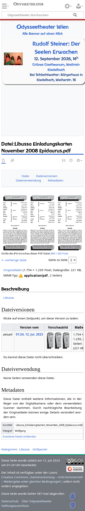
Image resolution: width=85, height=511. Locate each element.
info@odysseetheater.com (47, 127)
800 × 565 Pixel (59, 253)
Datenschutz (10, 501)
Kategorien (9, 449)
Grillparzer (40, 449)
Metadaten (55, 180)
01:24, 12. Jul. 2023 (29, 334)
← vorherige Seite (13, 260)
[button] (32, 275)
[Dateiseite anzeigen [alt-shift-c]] (3, 160)
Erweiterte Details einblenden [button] (19, 436)
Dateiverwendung (28, 180)
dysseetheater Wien (42, 27)
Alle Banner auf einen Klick (43, 34)
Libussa (8, 298)
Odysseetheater (28, 4)
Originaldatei (12, 270)
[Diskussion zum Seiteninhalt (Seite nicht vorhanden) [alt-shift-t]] (12, 160)
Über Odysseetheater (37, 501)
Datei (25, 176)
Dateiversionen (46, 176)
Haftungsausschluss (15, 506)
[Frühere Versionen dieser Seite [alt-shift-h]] (71, 160)
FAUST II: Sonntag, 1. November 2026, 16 (43, 107)
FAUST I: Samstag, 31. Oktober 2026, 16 (43, 101)
